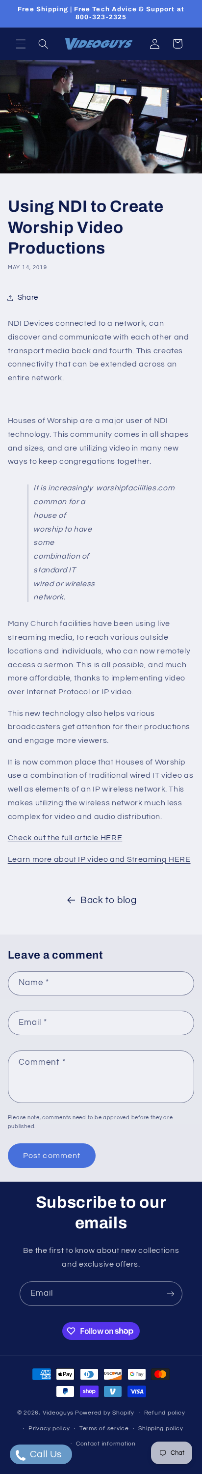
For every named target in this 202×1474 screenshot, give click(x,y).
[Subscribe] (170, 1293)
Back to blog (108, 900)
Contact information (106, 1443)
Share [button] (28, 297)
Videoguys (58, 1413)
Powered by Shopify (104, 1413)
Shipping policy (160, 1428)
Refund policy (164, 1413)
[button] (20, 43)
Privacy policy (49, 1428)
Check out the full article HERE (65, 838)
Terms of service (104, 1428)
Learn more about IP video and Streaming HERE (99, 859)
